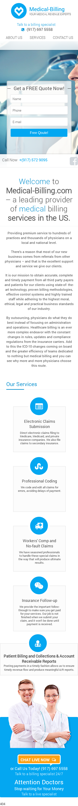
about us (14, 37)
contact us (63, 37)
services (38, 37)
